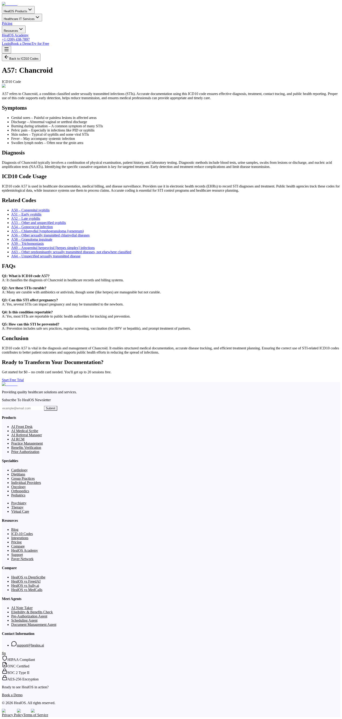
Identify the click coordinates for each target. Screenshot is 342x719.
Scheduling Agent (24, 620)
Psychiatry (19, 503)
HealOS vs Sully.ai (25, 586)
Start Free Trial (13, 380)
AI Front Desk (22, 427)
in (4, 653)
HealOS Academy (15, 35)
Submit (50, 408)
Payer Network (22, 559)
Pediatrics (18, 495)
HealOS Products (15, 11)
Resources (11, 31)
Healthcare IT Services (19, 19)
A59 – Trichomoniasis (27, 244)
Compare (18, 546)
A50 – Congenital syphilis (30, 210)
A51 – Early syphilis (26, 214)
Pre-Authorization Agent (29, 616)
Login (6, 44)
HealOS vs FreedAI (25, 581)
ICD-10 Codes (22, 534)
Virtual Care (20, 511)
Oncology (18, 487)
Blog (14, 530)
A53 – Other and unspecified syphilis (38, 223)
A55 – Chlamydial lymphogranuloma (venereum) (47, 231)
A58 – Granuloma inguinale (31, 239)
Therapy (17, 507)
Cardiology (19, 470)
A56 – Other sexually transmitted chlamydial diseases (50, 235)
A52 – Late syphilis (25, 218)
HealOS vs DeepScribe (28, 577)
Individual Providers (26, 483)
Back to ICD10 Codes (24, 58)
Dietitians (18, 474)
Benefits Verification (26, 448)
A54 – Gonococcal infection (32, 227)
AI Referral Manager (26, 435)
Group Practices (23, 478)
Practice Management (27, 443)
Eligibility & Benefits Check (32, 612)
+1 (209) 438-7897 (16, 39)
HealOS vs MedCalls (26, 590)
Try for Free (40, 44)
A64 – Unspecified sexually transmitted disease (45, 256)
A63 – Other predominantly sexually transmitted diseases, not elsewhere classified (71, 252)
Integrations (19, 538)
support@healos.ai (30, 645)
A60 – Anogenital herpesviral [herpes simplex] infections (53, 248)
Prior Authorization (25, 452)
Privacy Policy (12, 715)
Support (17, 555)
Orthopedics (20, 491)
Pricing (7, 23)
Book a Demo (21, 44)
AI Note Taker (22, 608)
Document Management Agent (33, 625)
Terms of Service (35, 715)
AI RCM (17, 439)
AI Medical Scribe (24, 431)
